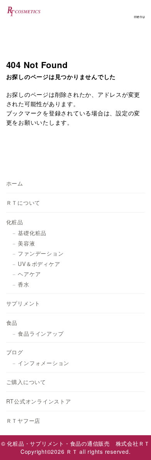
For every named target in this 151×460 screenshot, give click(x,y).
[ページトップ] (135, 444)
